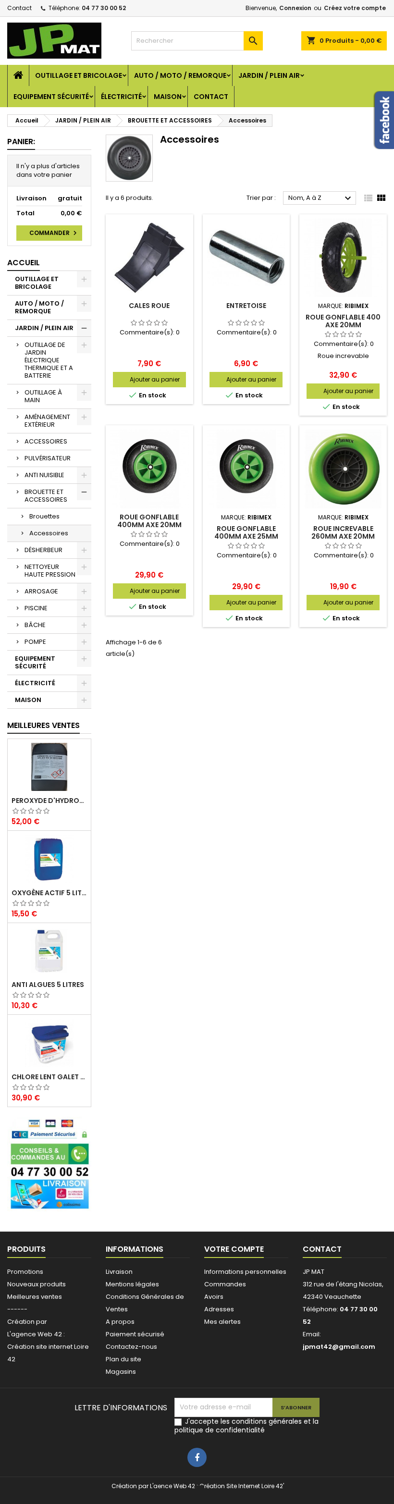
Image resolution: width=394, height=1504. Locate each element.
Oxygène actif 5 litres (49, 893)
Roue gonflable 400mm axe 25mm (246, 532)
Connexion (295, 8)
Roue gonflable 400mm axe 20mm (149, 521)
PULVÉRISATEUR (48, 458)
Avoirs (213, 1296)
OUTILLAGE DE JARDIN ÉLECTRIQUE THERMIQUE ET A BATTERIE (49, 360)
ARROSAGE (41, 591)
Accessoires (48, 533)
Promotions (25, 1271)
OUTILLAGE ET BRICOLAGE (78, 75)
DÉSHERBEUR (43, 550)
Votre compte (234, 1249)
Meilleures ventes (34, 1296)
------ (17, 1309)
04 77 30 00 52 (104, 8)
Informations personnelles (245, 1271)
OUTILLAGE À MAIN (43, 396)
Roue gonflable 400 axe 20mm (343, 321)
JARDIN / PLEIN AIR (269, 75)
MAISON (168, 96)
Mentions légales (132, 1284)
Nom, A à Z (321, 198)
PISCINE (36, 608)
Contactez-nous (131, 1346)
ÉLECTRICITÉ (121, 96)
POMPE (35, 641)
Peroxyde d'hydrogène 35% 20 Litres (49, 800)
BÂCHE (35, 624)
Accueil (23, 262)
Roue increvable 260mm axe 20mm (343, 532)
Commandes (225, 1284)
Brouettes (44, 516)
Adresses (219, 1309)
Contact (19, 8)
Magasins (121, 1371)
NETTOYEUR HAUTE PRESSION (50, 570)
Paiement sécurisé (135, 1334)
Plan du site (123, 1359)
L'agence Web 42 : (36, 1334)
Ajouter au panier (155, 379)
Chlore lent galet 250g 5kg (49, 1077)
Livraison (119, 1271)
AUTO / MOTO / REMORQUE (180, 75)
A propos (120, 1321)
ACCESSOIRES (46, 441)
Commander (54, 233)
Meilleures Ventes (43, 725)
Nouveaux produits (36, 1284)
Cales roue (149, 305)
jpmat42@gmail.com (339, 1346)
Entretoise (246, 305)
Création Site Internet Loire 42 (241, 1486)
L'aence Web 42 (172, 1486)
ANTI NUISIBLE (44, 475)
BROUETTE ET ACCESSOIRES (46, 495)
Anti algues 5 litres (48, 984)
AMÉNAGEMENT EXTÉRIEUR (47, 420)
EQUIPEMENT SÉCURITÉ (51, 96)
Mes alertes (222, 1321)
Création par (27, 1321)
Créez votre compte (355, 8)
